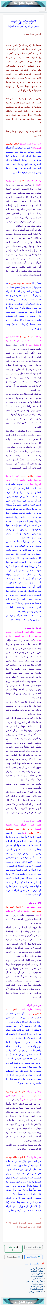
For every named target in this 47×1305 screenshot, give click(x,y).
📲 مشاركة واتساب (13, 1248)
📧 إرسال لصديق (13, 1257)
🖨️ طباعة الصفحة (33, 1247)
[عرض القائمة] (42, 9)
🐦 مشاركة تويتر (33, 1257)
